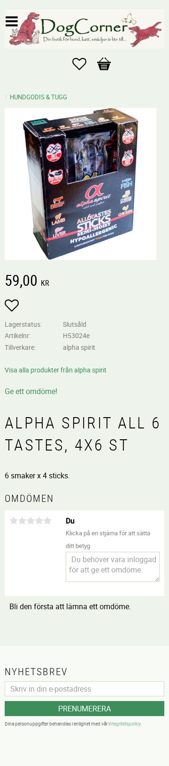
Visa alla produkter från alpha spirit (56, 369)
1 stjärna (13, 520)
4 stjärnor (39, 520)
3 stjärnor (30, 520)
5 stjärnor (47, 520)
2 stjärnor (22, 520)
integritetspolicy (124, 723)
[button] (84, 64)
